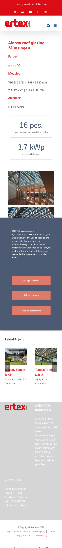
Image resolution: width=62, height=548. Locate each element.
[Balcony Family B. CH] (16, 356)
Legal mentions (14, 531)
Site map (27, 531)
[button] (7, 367)
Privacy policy (39, 531)
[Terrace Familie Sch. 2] (46, 356)
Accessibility (41, 535)
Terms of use (28, 535)
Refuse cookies (31, 295)
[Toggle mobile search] (48, 25)
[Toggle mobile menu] (55, 25)
